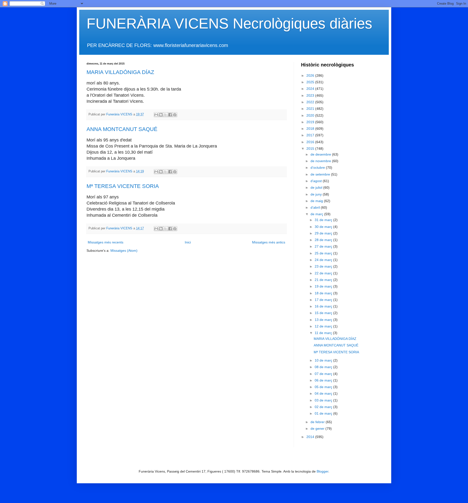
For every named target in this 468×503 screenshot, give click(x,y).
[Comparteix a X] (165, 114)
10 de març (324, 360)
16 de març (324, 306)
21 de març (324, 280)
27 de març (324, 246)
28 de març (324, 240)
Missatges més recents (105, 242)
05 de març (324, 387)
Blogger (322, 471)
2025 (310, 82)
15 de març (324, 313)
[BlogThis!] (160, 114)
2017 (310, 135)
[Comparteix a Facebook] (170, 114)
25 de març (324, 253)
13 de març (324, 320)
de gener (318, 428)
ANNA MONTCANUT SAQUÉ (122, 129)
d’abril (316, 207)
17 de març (324, 300)
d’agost (317, 181)
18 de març (324, 293)
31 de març (324, 220)
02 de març (324, 407)
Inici (188, 242)
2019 (310, 122)
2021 (310, 109)
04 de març (324, 393)
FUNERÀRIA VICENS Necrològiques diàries (229, 23)
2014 (310, 437)
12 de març (324, 326)
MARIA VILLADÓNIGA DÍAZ (120, 72)
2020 (310, 115)
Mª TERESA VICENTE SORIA (123, 186)
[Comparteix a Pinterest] (174, 114)
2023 (310, 95)
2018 (310, 128)
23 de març (324, 266)
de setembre (321, 174)
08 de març (324, 367)
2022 (310, 102)
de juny (317, 194)
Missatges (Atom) (123, 250)
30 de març (324, 227)
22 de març (324, 273)
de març (317, 214)
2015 (310, 148)
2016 (310, 142)
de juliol (317, 187)
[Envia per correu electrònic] (156, 114)
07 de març (324, 374)
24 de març (324, 260)
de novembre (321, 161)
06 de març (324, 380)
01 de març (324, 413)
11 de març (324, 333)
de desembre (321, 154)
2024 (310, 89)
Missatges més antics (268, 242)
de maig (317, 201)
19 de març (324, 286)
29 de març (324, 233)
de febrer (318, 422)
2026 (310, 75)
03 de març (324, 400)
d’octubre (318, 167)
